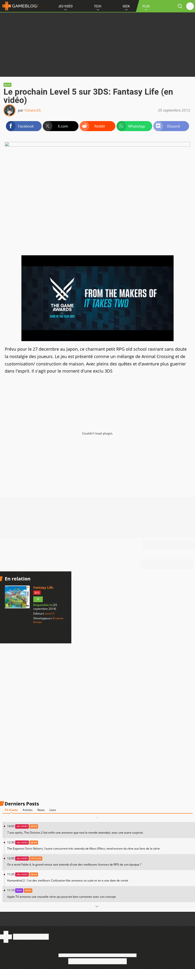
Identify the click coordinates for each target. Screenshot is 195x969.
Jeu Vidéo (65, 6)
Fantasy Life (43, 587)
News (41, 810)
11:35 (67, 877)
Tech (97, 6)
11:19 (61, 893)
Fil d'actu (11, 810)
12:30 (83, 845)
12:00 (74, 861)
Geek (126, 6)
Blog (7, 84)
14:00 (75, 829)
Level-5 (49, 613)
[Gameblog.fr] (19, 6)
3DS (37, 593)
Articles (28, 810)
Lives (52, 810)
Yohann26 (32, 110)
